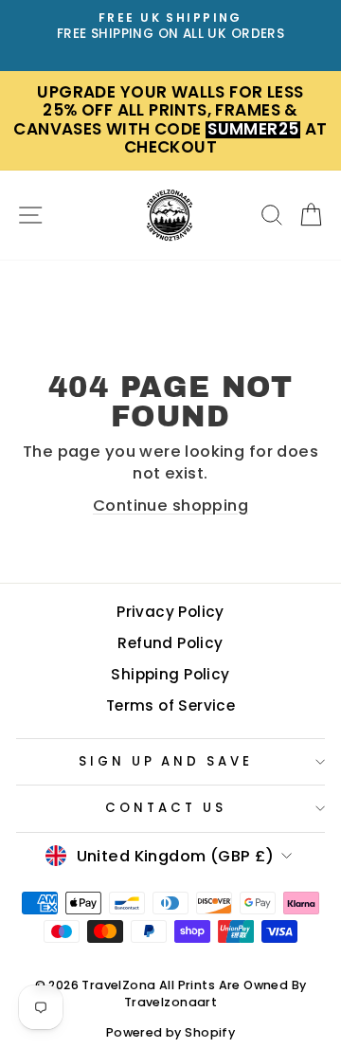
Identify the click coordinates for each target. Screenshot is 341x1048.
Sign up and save (166, 761)
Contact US (165, 808)
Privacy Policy (170, 612)
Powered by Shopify (170, 1032)
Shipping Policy (170, 674)
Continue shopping (170, 505)
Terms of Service (171, 705)
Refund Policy (170, 643)
